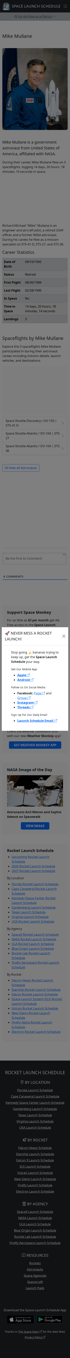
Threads (24, 707)
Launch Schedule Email (35, 721)
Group (22, 698)
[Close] (64, 636)
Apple (22, 675)
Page (38, 693)
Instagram (26, 702)
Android (24, 680)
